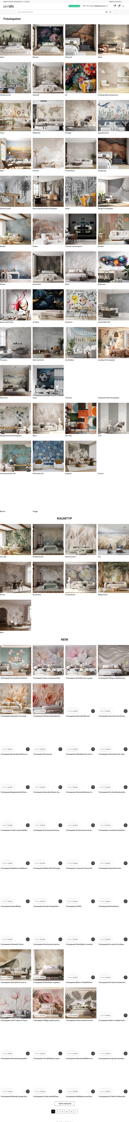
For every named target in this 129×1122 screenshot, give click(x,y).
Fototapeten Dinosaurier (42, 754)
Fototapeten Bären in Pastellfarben (79, 982)
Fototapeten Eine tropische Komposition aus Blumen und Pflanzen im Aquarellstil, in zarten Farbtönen (47, 830)
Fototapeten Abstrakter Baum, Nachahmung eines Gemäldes (47, 792)
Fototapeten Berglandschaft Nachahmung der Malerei (14, 792)
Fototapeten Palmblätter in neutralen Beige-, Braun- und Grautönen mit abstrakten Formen (80, 944)
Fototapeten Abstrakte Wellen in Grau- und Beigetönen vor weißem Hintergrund (80, 1058)
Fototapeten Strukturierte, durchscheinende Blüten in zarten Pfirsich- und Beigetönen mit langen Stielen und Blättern (47, 944)
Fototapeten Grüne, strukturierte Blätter (80, 1020)
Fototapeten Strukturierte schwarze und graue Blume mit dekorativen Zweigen (80, 830)
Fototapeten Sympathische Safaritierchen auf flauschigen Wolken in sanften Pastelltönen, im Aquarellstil (14, 678)
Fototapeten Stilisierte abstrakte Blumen (47, 716)
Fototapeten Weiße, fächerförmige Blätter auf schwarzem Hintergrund (47, 868)
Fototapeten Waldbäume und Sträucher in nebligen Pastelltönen (80, 1096)
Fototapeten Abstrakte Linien (110, 868)
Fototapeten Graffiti (73, 906)
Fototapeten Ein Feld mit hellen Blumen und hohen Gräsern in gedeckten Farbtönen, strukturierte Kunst (112, 1096)
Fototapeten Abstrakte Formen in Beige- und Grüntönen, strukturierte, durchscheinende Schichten (14, 982)
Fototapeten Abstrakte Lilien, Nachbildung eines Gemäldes (112, 754)
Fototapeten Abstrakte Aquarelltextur (14, 1058)
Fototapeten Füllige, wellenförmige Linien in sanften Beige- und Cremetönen (112, 678)
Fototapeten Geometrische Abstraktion (112, 716)
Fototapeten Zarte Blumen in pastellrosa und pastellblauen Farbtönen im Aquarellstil (80, 678)
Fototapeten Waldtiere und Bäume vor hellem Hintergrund (14, 868)
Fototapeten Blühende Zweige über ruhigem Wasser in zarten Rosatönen (14, 1096)
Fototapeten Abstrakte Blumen (78, 716)
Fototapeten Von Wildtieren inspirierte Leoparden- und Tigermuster (47, 1058)
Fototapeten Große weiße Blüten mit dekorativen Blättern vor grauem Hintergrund (47, 1096)
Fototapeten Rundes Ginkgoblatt (45, 906)
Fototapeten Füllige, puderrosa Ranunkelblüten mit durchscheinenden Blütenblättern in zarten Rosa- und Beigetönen (47, 1020)
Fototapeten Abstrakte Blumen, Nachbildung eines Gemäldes (80, 792)
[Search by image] (106, 12)
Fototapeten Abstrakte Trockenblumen (14, 716)
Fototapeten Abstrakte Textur (12, 944)
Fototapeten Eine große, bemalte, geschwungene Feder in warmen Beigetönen (112, 1058)
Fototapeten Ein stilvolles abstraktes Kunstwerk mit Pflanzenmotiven (112, 792)
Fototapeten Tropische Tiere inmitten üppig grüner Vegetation (80, 868)
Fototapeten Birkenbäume (109, 906)
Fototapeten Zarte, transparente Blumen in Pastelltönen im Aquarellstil (47, 678)
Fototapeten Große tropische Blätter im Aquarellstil (14, 830)
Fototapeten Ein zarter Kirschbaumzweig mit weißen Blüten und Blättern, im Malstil (112, 944)
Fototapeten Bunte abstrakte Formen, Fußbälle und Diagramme (14, 754)
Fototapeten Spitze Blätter (11, 906)
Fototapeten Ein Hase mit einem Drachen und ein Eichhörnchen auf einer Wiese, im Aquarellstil (112, 982)
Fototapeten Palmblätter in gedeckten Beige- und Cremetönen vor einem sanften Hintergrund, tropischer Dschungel (47, 982)
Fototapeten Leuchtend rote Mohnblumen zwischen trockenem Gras (112, 830)
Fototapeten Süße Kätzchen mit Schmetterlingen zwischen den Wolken (80, 754)
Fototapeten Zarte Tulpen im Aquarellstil (14, 1020)
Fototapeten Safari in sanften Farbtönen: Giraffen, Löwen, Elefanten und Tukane (112, 1020)
